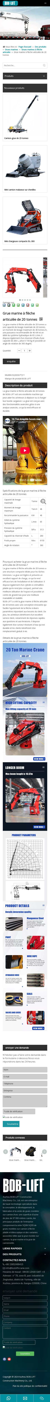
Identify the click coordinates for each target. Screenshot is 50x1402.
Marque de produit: (13, 378)
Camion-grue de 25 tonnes (16, 138)
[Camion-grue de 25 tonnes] (25, 114)
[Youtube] (9, 1359)
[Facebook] (4, 1359)
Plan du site (18, 1386)
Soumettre (12, 1124)
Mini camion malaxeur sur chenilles (20, 189)
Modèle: (8, 375)
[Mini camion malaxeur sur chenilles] (25, 166)
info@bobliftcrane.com (17, 1268)
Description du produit (19, 385)
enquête (11, 361)
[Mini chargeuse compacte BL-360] (25, 217)
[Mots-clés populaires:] (44, 65)
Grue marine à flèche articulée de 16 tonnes (30, 1160)
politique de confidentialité (35, 1386)
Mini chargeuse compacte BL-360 (19, 241)
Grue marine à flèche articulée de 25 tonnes (15, 1160)
